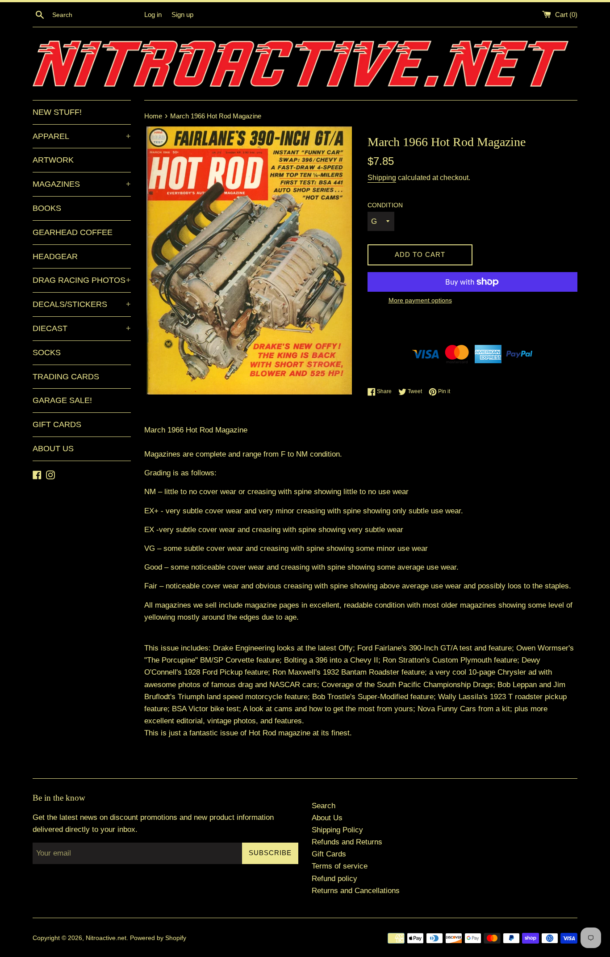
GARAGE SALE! (62, 400)
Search (323, 806)
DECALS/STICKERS (82, 304)
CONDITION (385, 205)
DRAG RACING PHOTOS (82, 280)
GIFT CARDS (57, 424)
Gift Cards (329, 854)
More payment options (420, 300)
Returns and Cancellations (356, 890)
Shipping (382, 177)
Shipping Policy (337, 830)
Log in (153, 14)
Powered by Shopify (158, 938)
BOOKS (47, 208)
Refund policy (334, 878)
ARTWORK (53, 159)
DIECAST (82, 328)
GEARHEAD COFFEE (73, 232)
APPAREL (82, 136)
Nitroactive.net (106, 938)
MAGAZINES (82, 184)
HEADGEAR (55, 256)
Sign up (182, 14)
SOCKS (47, 352)
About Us (327, 818)
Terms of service (340, 866)
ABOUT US (53, 448)
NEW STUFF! (57, 112)
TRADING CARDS (66, 376)
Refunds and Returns (347, 842)
